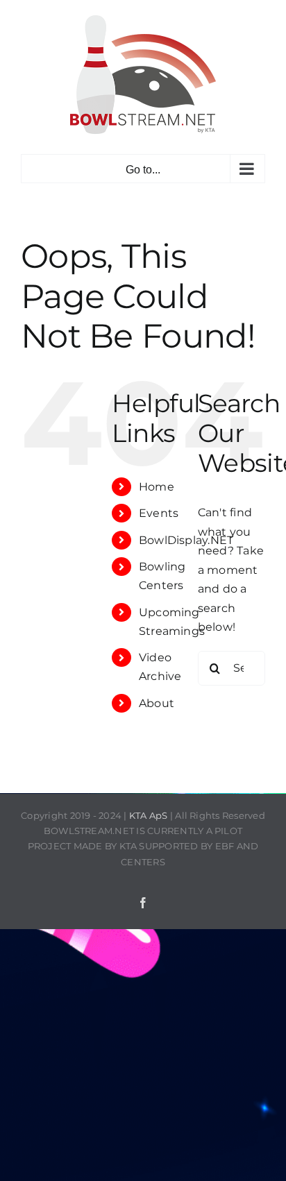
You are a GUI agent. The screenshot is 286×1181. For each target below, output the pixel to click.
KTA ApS (148, 815)
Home (156, 486)
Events (158, 513)
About (156, 703)
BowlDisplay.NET (186, 540)
